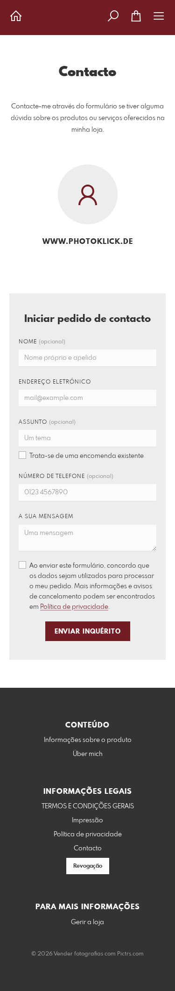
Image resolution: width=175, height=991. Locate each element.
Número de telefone (66, 476)
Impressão (87, 820)
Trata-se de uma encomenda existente (86, 456)
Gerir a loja (87, 922)
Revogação (87, 866)
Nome (42, 342)
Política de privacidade (74, 607)
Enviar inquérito (88, 631)
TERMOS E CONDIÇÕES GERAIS (88, 806)
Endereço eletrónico (55, 382)
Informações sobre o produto (88, 740)
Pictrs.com (130, 954)
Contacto (88, 848)
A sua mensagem (46, 517)
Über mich (88, 754)
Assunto (47, 422)
